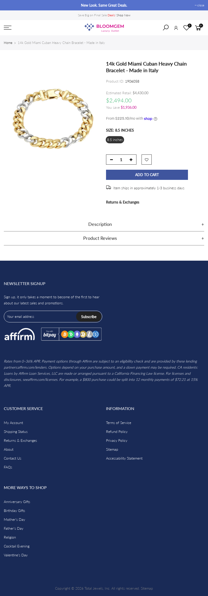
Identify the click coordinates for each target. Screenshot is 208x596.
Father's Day (13, 528)
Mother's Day (14, 519)
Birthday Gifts (14, 510)
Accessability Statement (124, 458)
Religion (10, 537)
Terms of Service (118, 422)
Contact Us (12, 458)
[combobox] (169, 29)
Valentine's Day (16, 555)
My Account (13, 422)
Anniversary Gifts (17, 501)
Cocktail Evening (16, 546)
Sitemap (112, 449)
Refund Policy (117, 431)
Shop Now (123, 15)
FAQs (8, 467)
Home (8, 43)
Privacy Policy (116, 440)
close (9, 5)
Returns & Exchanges (122, 202)
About (8, 449)
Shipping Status (16, 431)
